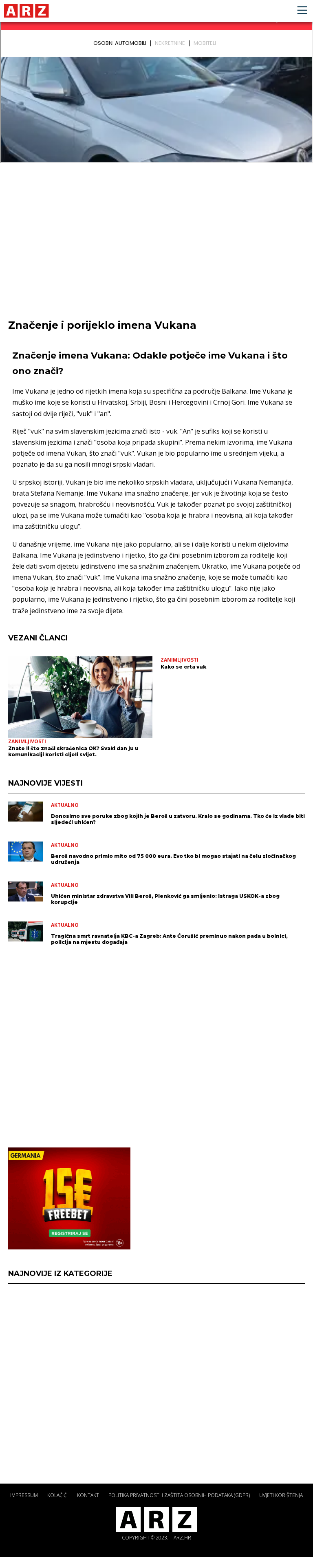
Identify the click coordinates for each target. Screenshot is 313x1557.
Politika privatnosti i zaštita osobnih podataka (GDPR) (179, 1495)
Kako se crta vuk (183, 667)
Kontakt (88, 1495)
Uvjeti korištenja (281, 1495)
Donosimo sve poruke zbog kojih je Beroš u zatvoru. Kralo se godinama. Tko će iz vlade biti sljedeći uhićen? (178, 819)
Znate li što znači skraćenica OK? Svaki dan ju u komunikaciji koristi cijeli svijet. (73, 751)
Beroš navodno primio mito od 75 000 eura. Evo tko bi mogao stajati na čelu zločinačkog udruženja (173, 859)
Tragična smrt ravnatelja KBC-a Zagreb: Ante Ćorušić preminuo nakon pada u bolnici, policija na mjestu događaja (169, 939)
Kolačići (57, 1495)
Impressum (24, 1495)
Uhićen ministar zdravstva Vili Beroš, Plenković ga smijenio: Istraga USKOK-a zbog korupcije (165, 899)
